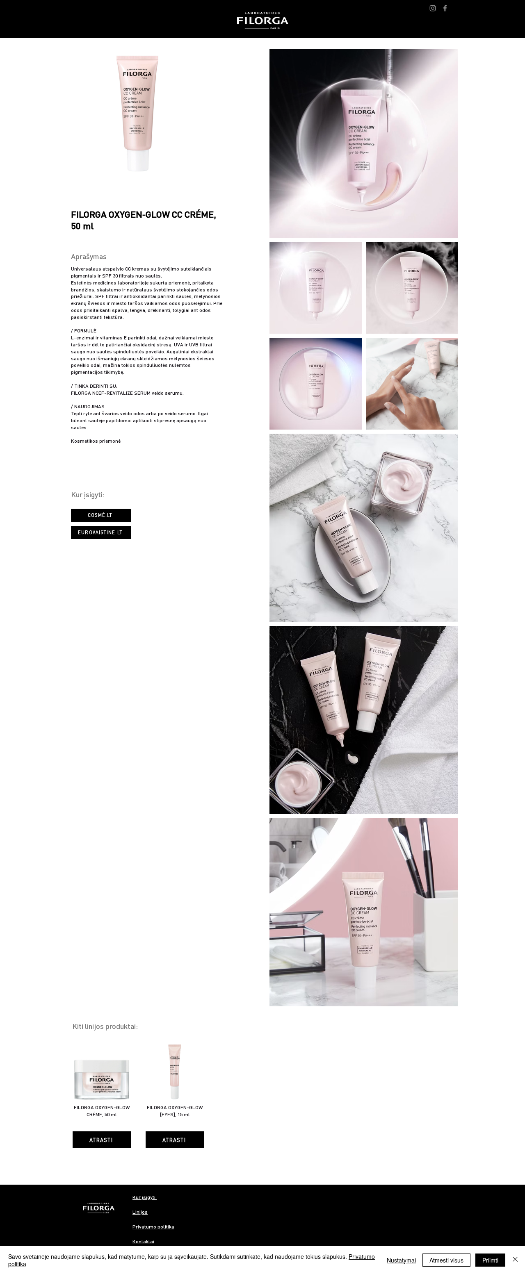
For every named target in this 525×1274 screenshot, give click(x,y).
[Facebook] (445, 8)
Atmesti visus (446, 1260)
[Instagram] (433, 8)
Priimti (490, 1260)
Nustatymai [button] (401, 1260)
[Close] (515, 1260)
